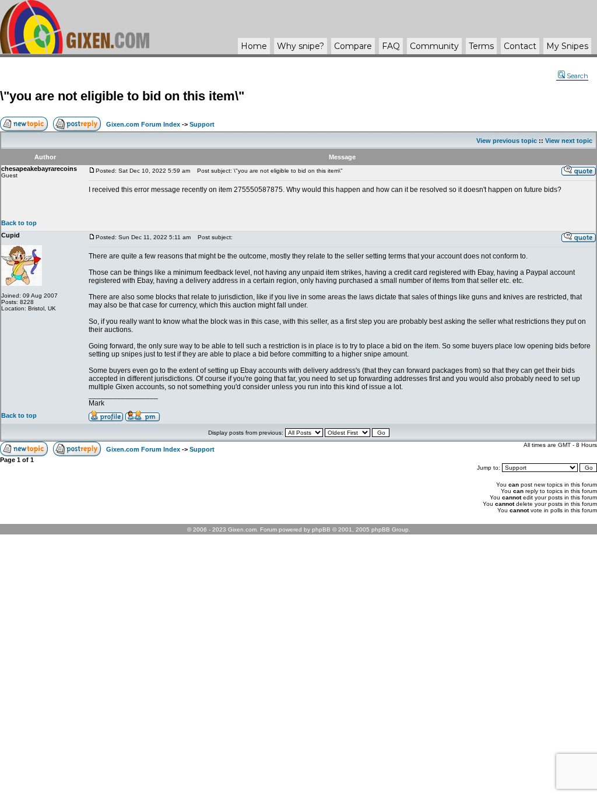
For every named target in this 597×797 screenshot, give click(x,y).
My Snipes (567, 46)
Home (254, 46)
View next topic (568, 140)
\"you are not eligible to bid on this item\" (122, 96)
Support (202, 124)
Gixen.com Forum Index (143, 124)
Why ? (300, 46)
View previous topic (506, 140)
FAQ (391, 46)
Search (577, 76)
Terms (481, 46)
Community (434, 46)
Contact (520, 46)
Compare (353, 46)
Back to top (19, 222)
